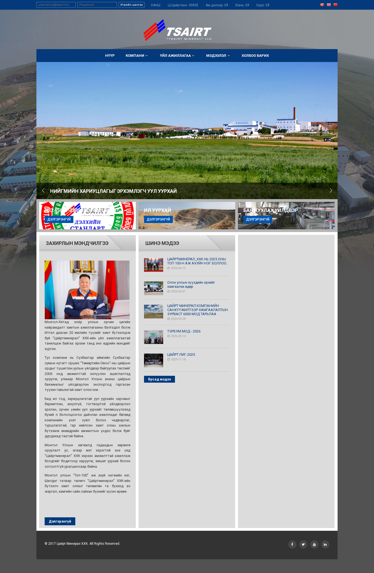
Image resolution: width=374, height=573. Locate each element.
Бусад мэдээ (159, 379)
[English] (329, 5)
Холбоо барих (255, 55)
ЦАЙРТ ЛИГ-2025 (181, 354)
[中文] (335, 5)
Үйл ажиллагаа (175, 55)
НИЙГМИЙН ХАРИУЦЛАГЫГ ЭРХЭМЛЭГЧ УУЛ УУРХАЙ (113, 191)
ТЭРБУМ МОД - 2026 (183, 331)
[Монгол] (322, 5)
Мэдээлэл (216, 55)
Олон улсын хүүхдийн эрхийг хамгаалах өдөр (191, 284)
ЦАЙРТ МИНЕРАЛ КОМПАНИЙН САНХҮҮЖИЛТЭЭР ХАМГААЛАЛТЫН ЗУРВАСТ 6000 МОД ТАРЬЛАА (197, 310)
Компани (135, 55)
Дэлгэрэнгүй (60, 521)
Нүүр (110, 55)
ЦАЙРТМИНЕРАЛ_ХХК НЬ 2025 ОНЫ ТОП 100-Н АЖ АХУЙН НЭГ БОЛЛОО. (197, 261)
